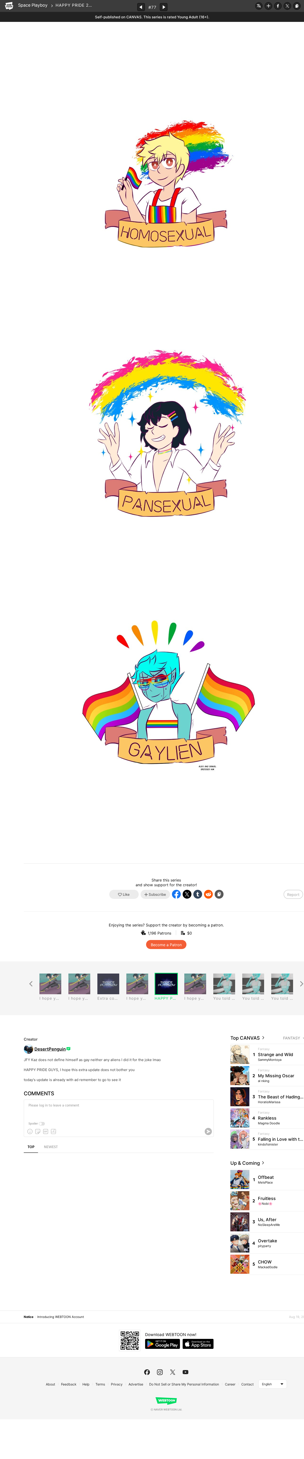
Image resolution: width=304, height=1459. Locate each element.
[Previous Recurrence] (31, 984)
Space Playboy (33, 5)
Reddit (208, 894)
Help (86, 1384)
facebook (147, 1372)
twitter (173, 1372)
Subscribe (268, 6)
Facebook (278, 6)
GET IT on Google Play (162, 1344)
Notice (28, 1317)
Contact (247, 1384)
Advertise (135, 1384)
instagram (160, 1372)
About (50, 1384)
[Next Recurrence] (301, 984)
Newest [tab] (51, 1147)
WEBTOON (9, 6)
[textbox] (118, 1109)
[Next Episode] (163, 7)
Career (230, 1384)
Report (293, 894)
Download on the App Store (198, 1344)
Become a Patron (166, 944)
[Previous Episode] (141, 7)
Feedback (68, 1384)
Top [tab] (31, 1147)
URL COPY (297, 6)
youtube (185, 1372)
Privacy (117, 1384)
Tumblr (197, 894)
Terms (100, 1384)
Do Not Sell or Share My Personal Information (184, 1384)
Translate (259, 6)
